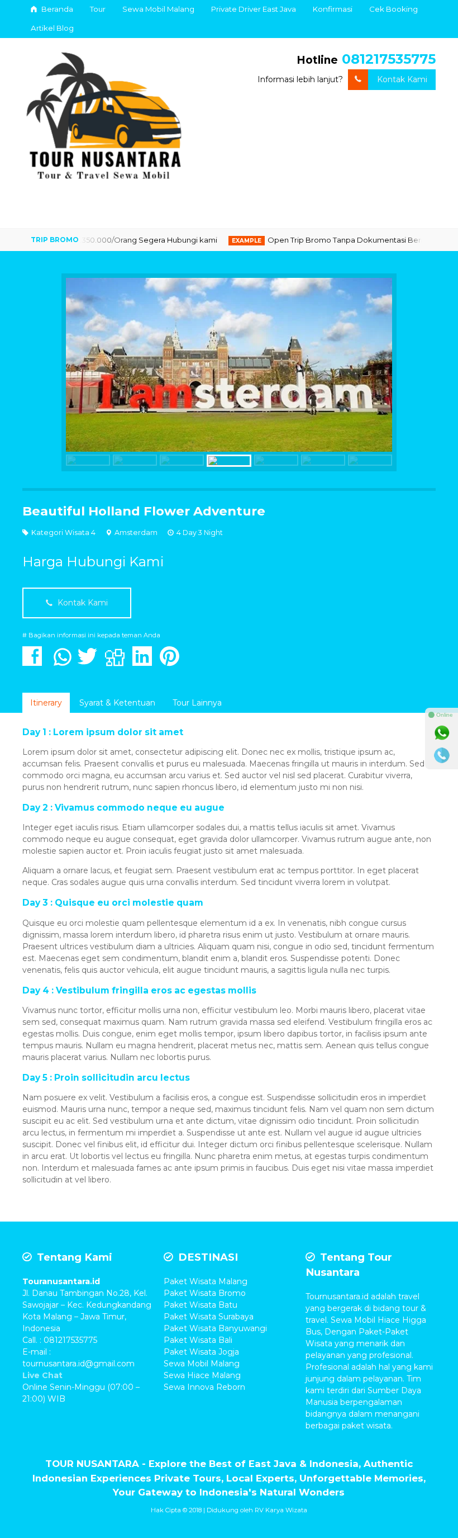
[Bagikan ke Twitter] (90, 662)
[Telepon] (442, 755)
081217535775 (389, 59)
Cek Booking (393, 8)
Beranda (56, 8)
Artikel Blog (52, 27)
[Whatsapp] (442, 733)
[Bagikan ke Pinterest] (172, 662)
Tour (98, 8)
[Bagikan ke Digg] (117, 662)
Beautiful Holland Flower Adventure (143, 511)
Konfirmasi (332, 8)
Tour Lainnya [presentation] (197, 703)
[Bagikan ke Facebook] (34, 662)
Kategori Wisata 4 (63, 532)
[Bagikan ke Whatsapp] (62, 662)
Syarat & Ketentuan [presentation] (117, 703)
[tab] (46, 703)
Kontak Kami (402, 79)
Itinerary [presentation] (46, 703)
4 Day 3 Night (199, 532)
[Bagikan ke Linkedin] (145, 662)
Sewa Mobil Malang (158, 8)
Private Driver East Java (253, 8)
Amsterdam (136, 532)
